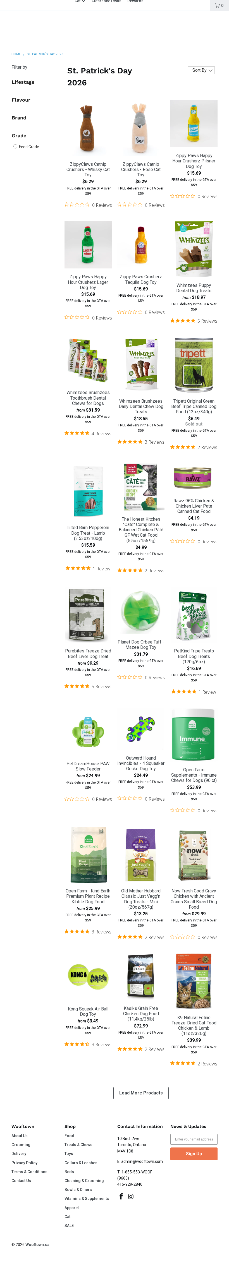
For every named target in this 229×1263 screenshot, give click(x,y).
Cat (67, 1216)
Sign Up (194, 1153)
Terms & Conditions (29, 1172)
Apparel (72, 1208)
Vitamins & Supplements (87, 1198)
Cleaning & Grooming (84, 1180)
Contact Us (21, 1180)
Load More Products (141, 1093)
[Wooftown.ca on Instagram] (131, 1196)
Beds (69, 1172)
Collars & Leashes (81, 1163)
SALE (69, 1225)
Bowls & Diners (78, 1189)
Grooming (20, 1144)
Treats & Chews (78, 1144)
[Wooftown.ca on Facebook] (121, 1196)
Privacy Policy (24, 1163)
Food (69, 1136)
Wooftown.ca (37, 1244)
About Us (19, 1136)
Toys (69, 1153)
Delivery (18, 1153)
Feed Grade (28, 147)
